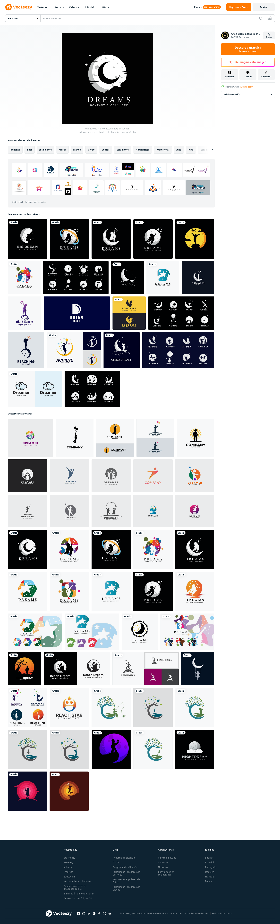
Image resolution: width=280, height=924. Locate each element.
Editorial (89, 7)
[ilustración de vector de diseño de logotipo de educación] (27, 475)
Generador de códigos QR (78, 898)
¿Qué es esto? (246, 86)
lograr (105, 149)
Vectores (42, 7)
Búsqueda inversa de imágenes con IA (75, 887)
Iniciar (263, 7)
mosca (62, 149)
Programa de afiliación (125, 867)
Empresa (68, 871)
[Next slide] (209, 150)
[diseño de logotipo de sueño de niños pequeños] (195, 438)
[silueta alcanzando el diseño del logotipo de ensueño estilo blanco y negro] (77, 668)
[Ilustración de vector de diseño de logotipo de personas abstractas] (69, 475)
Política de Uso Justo (222, 913)
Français (209, 876)
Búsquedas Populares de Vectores (126, 873)
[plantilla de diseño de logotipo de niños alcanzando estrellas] (69, 791)
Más (104, 7)
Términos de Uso (178, 913)
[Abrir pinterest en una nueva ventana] (94, 913)
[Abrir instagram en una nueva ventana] (83, 913)
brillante (15, 149)
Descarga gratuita (248, 49)
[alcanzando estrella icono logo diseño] (111, 749)
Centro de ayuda (167, 857)
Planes (198, 7)
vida (190, 149)
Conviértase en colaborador (166, 873)
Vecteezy (68, 862)
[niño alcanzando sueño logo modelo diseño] (111, 707)
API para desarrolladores (77, 881)
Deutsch (209, 871)
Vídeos (73, 7)
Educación (69, 876)
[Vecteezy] (18, 7)
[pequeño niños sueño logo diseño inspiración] (24, 668)
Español (209, 862)
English (209, 857)
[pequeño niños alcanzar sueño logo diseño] (115, 438)
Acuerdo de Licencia (124, 857)
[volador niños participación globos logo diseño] (74, 438)
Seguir (269, 37)
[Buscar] (261, 18)
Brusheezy (69, 857)
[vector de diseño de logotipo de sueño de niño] (198, 277)
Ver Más (198, 187)
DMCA (116, 862)
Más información (232, 94)
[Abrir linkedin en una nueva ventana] (89, 913)
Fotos (58, 7)
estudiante (123, 149)
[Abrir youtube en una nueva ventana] (110, 913)
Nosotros (163, 867)
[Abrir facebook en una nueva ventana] (78, 913)
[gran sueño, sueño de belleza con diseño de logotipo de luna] (27, 239)
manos (77, 149)
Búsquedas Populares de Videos (126, 888)
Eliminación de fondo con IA (79, 893)
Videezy (68, 867)
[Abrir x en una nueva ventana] (104, 913)
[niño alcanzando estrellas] (27, 791)
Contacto (163, 862)
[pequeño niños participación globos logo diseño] (155, 438)
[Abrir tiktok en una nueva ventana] (99, 913)
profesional (162, 149)
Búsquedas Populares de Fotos (126, 881)
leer (29, 149)
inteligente (45, 149)
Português (210, 867)
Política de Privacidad (199, 913)
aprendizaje (142, 149)
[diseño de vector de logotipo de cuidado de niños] (129, 313)
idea (178, 149)
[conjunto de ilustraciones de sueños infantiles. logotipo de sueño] (92, 389)
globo (91, 149)
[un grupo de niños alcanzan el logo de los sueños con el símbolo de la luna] (26, 350)
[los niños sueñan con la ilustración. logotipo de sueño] (178, 350)
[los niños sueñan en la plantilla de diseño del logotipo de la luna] (194, 239)
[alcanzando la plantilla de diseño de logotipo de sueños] (197, 668)
